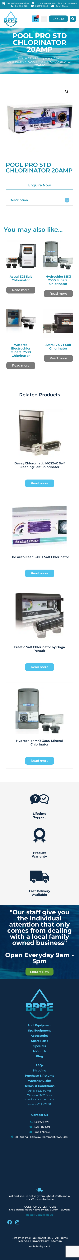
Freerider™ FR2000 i (39, 1104)
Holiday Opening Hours (39, 1214)
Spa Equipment (39, 1030)
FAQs (39, 1065)
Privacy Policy (40, 1240)
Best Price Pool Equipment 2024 (32, 1237)
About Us (39, 1051)
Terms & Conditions (39, 1086)
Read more (21, 290)
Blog (39, 1056)
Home (22, 58)
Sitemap (56, 1240)
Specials (39, 1046)
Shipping (39, 1070)
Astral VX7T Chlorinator (39, 1099)
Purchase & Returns (39, 1075)
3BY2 (47, 1246)
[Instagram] (17, 1222)
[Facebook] (9, 1222)
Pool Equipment (41, 58)
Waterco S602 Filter (39, 1095)
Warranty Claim (39, 1081)
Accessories (39, 1035)
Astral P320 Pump (39, 1090)
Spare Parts (39, 1041)
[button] (44, 19)
